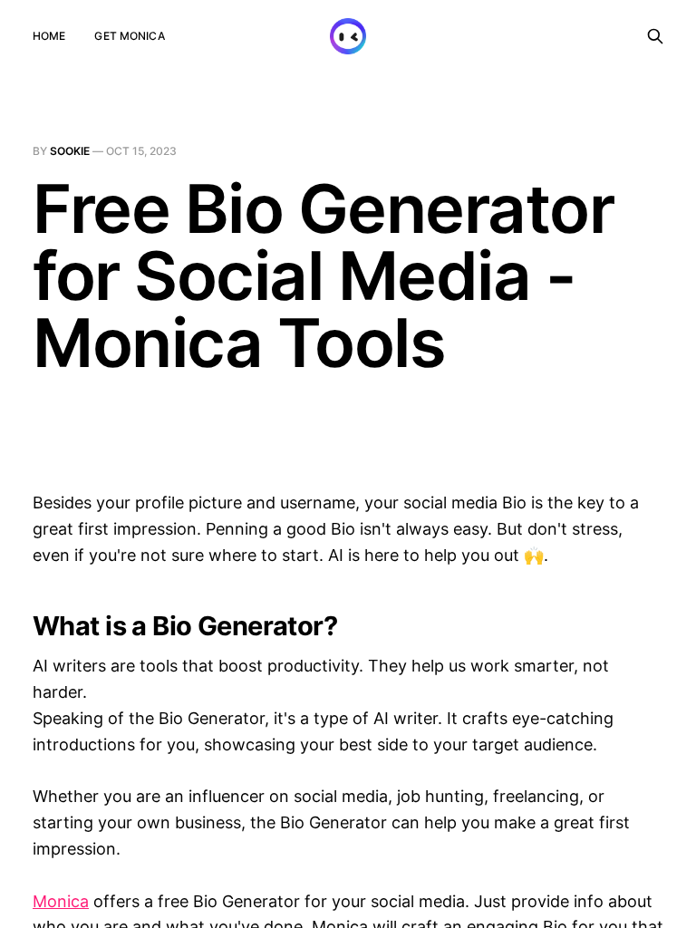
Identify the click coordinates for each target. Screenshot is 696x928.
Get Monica (129, 36)
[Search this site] (655, 36)
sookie (70, 151)
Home (49, 36)
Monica (61, 901)
